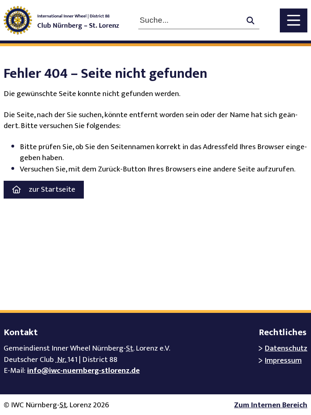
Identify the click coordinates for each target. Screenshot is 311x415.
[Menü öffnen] (293, 20)
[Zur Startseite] (67, 20)
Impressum (283, 360)
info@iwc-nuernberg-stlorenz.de (83, 370)
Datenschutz (286, 348)
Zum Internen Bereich (270, 405)
